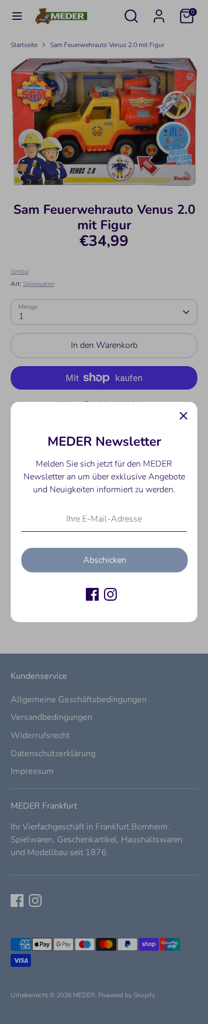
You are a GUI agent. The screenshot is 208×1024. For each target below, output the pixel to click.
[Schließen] (183, 416)
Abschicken (104, 560)
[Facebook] (92, 594)
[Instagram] (110, 594)
